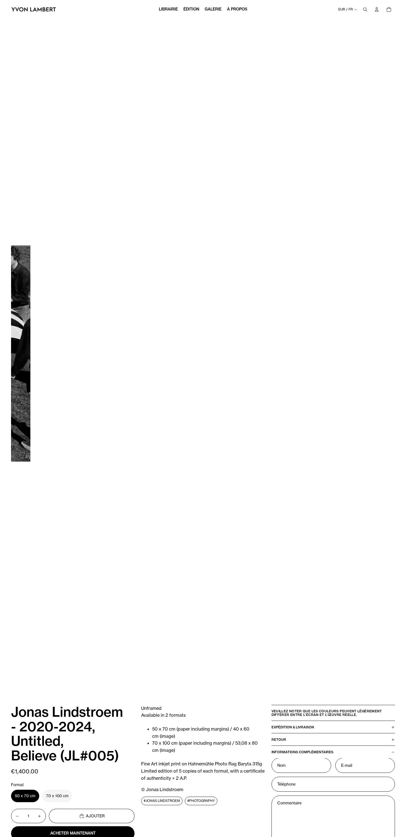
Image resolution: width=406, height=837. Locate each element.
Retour (278, 739)
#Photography (201, 801)
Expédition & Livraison (292, 727)
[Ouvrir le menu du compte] (377, 9)
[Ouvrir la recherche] (365, 9)
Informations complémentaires (302, 752)
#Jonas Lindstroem (162, 801)
